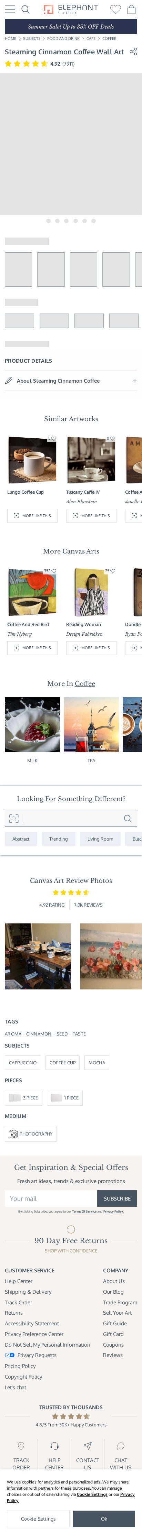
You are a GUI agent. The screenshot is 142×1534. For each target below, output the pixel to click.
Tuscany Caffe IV (83, 492)
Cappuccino (23, 1062)
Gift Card (113, 1333)
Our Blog (113, 1291)
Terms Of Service (84, 1211)
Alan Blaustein (81, 502)
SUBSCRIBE (117, 1198)
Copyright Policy (23, 1376)
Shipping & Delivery (28, 1291)
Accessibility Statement (32, 1323)
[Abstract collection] (21, 839)
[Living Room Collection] (100, 839)
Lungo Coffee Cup (25, 492)
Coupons (113, 1344)
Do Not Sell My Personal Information (47, 1344)
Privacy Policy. (113, 1211)
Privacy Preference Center (34, 1333)
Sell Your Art (117, 1312)
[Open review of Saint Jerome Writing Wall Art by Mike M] (38, 956)
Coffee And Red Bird (28, 624)
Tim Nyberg (19, 634)
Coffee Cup (63, 1062)
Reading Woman (83, 624)
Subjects (32, 38)
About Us (114, 1281)
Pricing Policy (20, 1365)
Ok (104, 1519)
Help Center (18, 1281)
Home (10, 38)
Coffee (109, 38)
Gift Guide (115, 1323)
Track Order (18, 1302)
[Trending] (58, 839)
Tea (91, 760)
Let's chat (15, 1387)
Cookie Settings (92, 1494)
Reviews (113, 1354)
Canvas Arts (80, 551)
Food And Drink (63, 38)
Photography (36, 1134)
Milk (32, 760)
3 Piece (30, 1097)
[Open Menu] (10, 9)
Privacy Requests (37, 1354)
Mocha (97, 1062)
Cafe (91, 38)
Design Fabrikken (84, 634)
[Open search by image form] (14, 818)
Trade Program (120, 1302)
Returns (14, 1312)
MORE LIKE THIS (36, 515)
